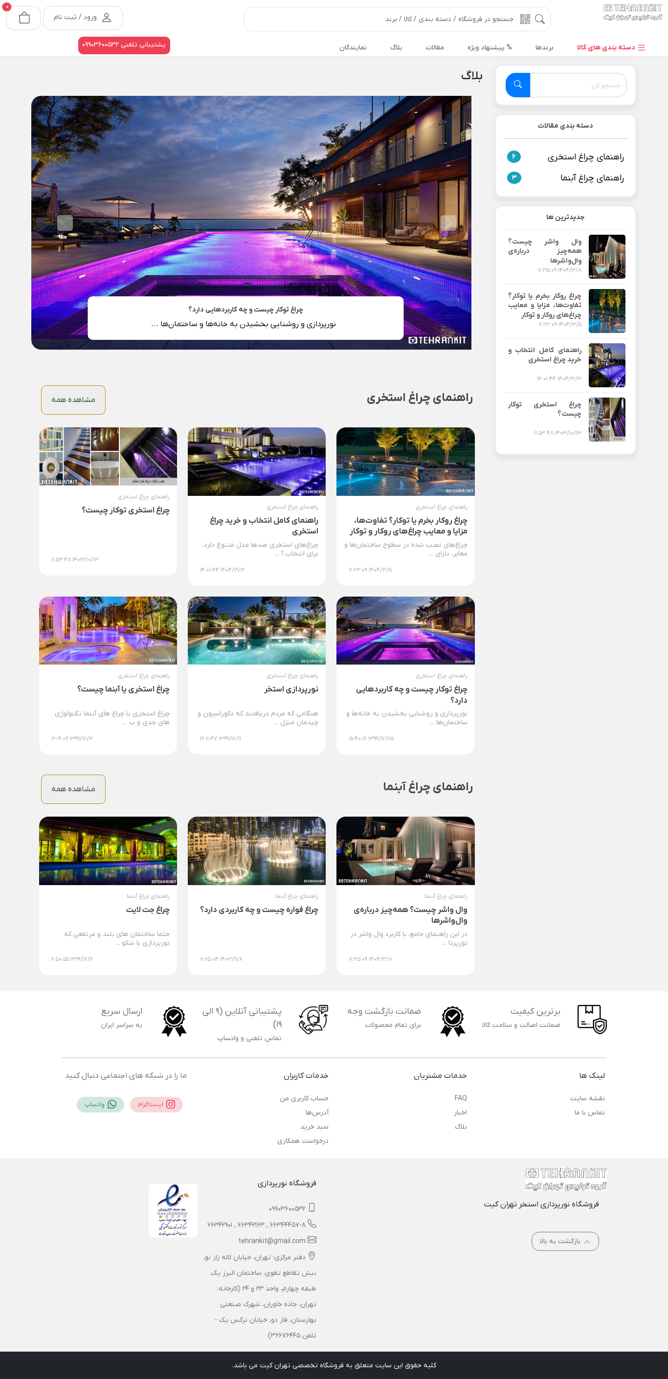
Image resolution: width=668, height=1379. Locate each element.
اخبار (460, 1112)
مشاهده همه (73, 400)
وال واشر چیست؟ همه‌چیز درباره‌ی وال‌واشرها (544, 251)
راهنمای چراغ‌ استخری (586, 157)
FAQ (461, 1098)
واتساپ (95, 1105)
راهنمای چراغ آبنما (592, 178)
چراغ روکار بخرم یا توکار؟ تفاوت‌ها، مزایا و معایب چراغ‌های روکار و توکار (544, 305)
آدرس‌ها (317, 1112)
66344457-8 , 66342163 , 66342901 (256, 1225)
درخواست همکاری (303, 1141)
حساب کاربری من (304, 1098)
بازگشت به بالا (561, 1241)
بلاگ (461, 1127)
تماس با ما (590, 1112)
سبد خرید (314, 1127)
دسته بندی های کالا (607, 47)
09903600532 (287, 1209)
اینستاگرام (151, 1105)
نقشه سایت (587, 1098)
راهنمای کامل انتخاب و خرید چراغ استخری (544, 355)
